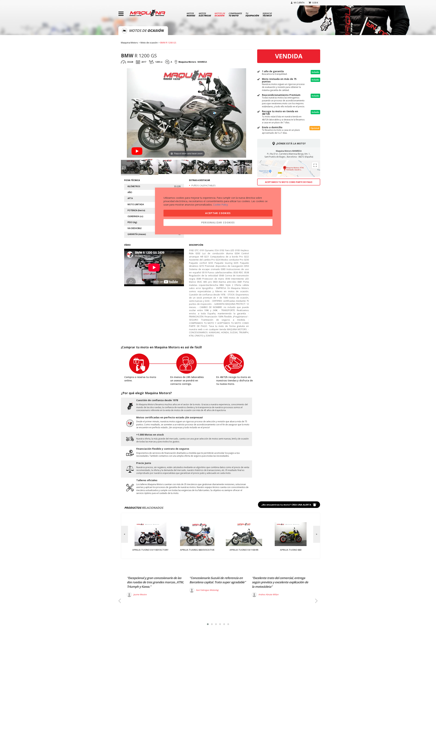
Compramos (235, 14)
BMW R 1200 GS (168, 42)
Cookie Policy (220, 204)
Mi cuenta (299, 2)
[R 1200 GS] (130, 167)
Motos (190, 14)
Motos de (219, 14)
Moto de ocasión (149, 42)
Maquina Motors (129, 42)
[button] (208, 624)
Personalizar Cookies (218, 222)
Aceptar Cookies (218, 213)
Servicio (267, 14)
